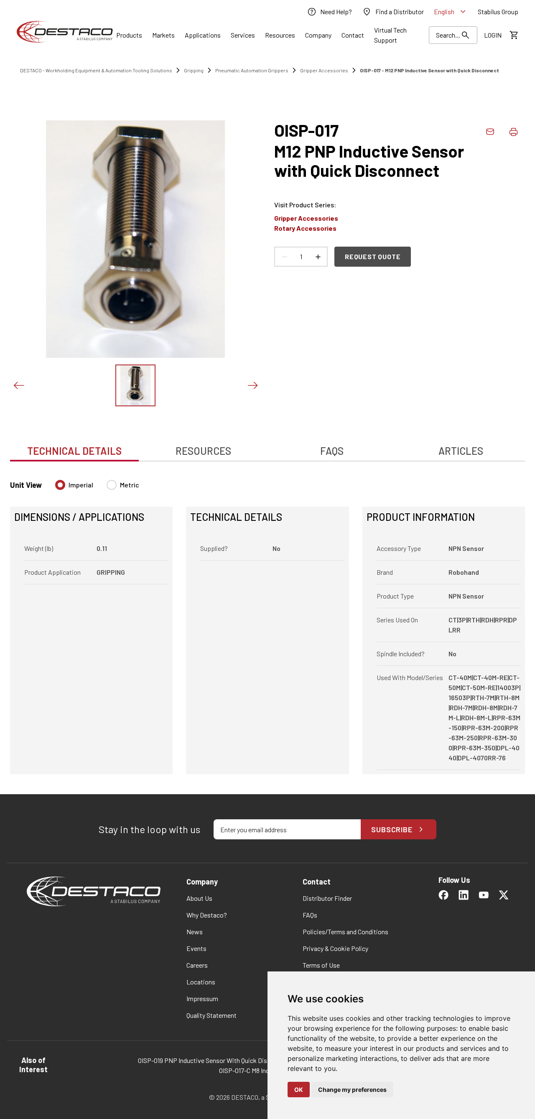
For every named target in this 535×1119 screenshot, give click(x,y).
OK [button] (298, 1089)
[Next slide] (252, 385)
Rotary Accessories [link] (305, 228)
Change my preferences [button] (352, 1089)
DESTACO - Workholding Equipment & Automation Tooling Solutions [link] (96, 70)
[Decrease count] (284, 257)
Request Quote (372, 256)
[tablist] (267, 446)
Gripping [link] (194, 70)
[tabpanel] (267, 622)
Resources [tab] (203, 451)
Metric (129, 485)
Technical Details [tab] (74, 451)
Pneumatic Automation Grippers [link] (251, 70)
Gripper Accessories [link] (324, 70)
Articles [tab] (460, 451)
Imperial (81, 485)
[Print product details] (513, 131)
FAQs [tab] (332, 451)
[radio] (60, 485)
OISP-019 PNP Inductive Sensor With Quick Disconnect (214, 1060)
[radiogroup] (97, 488)
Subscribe (392, 829)
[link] (329, 12)
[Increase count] (318, 257)
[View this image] (135, 385)
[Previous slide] (18, 385)
